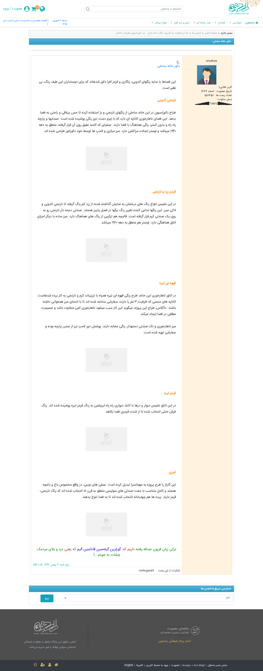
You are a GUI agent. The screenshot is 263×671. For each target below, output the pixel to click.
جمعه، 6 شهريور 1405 (60, 22)
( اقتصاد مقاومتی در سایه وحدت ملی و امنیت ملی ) (25, 22)
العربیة (139, 665)
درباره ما (187, 665)
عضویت (17, 8)
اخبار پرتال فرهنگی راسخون (174, 641)
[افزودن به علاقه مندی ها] (35, 665)
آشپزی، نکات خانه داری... (158, 32)
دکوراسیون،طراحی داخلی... (128, 32)
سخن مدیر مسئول (217, 665)
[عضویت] (43, 665)
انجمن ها (196, 32)
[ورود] (50, 665)
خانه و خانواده (181, 32)
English (129, 665)
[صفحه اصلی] (56, 665)
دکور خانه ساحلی (168, 66)
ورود (6, 8)
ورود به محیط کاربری (157, 665)
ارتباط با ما (199, 665)
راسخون (250, 23)
